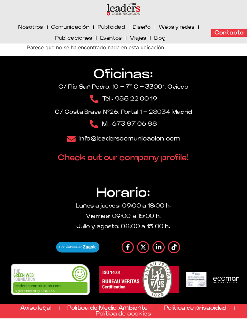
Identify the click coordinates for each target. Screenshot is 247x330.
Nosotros (30, 27)
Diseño (142, 27)
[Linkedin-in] (158, 247)
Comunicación (70, 27)
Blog (160, 38)
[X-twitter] (143, 247)
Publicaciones (73, 38)
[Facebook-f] (128, 247)
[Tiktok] (174, 247)
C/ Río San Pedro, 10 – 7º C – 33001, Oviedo (123, 87)
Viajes (138, 38)
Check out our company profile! (123, 158)
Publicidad (111, 27)
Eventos (111, 38)
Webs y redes (177, 27)
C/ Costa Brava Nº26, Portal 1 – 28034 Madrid (123, 112)
